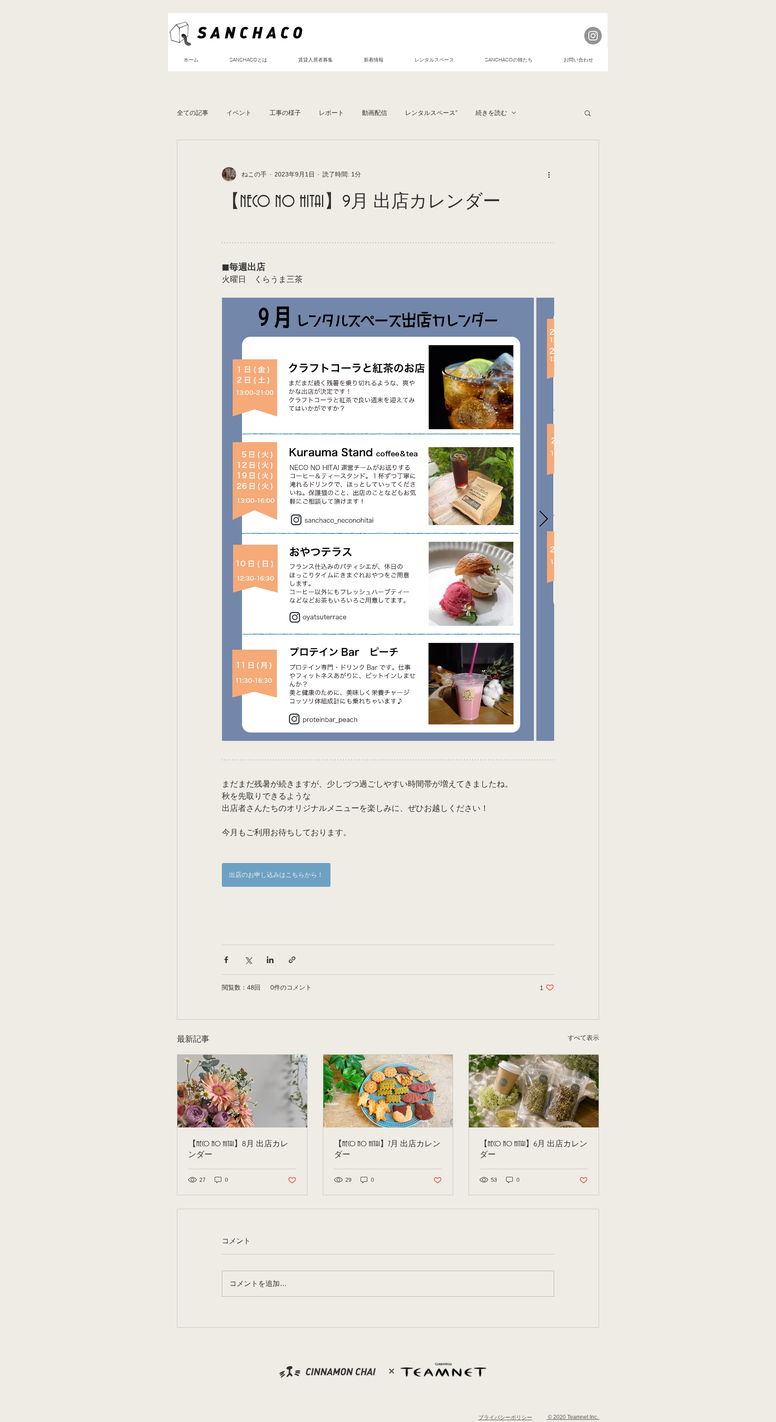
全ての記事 (192, 112)
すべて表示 (583, 1037)
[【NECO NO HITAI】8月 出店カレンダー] (242, 1091)
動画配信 (374, 112)
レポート (331, 112)
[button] (587, 112)
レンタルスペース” (431, 112)
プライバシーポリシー (505, 1417)
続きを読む (491, 112)
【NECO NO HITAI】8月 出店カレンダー (238, 1149)
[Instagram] (593, 35)
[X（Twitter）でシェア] (248, 959)
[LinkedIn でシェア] (270, 959)
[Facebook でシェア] (226, 959)
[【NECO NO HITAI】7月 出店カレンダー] (388, 1091)
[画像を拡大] (378, 519)
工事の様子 (285, 112)
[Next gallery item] (543, 519)
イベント (238, 112)
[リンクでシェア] (292, 959)
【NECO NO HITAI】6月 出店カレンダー (533, 1149)
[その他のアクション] (548, 174)
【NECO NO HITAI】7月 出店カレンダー (387, 1149)
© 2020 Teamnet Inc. (573, 1417)
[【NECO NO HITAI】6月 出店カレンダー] (534, 1091)
